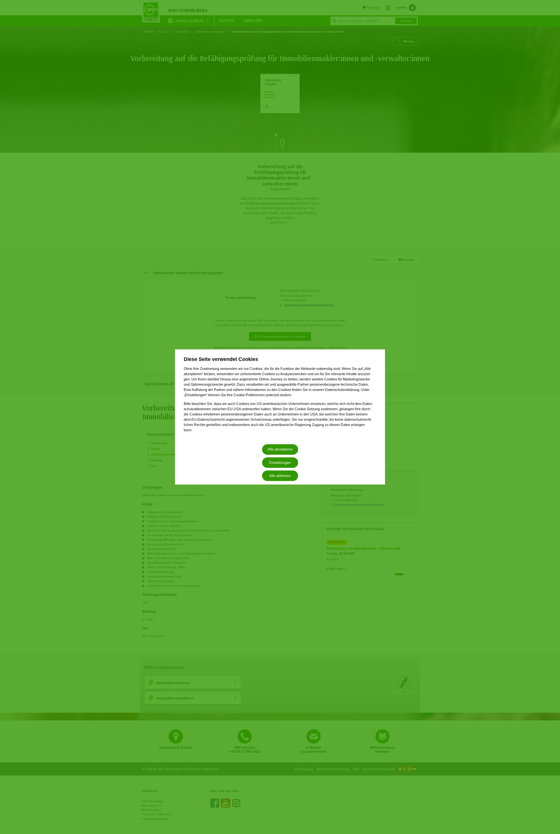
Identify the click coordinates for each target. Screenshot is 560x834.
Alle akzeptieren (280, 449)
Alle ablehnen (280, 476)
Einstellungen (280, 463)
